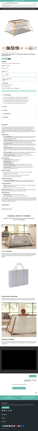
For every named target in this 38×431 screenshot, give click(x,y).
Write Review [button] (32, 376)
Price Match (17, 88)
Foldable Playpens (5, 52)
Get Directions (5, 407)
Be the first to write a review (19, 388)
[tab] (27, 380)
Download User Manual (7, 209)
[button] (36, 3)
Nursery (11, 52)
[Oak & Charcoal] (3, 68)
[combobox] (19, 6)
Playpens (14, 52)
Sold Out (19, 90)
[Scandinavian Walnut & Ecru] (7, 68)
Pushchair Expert (6, 428)
